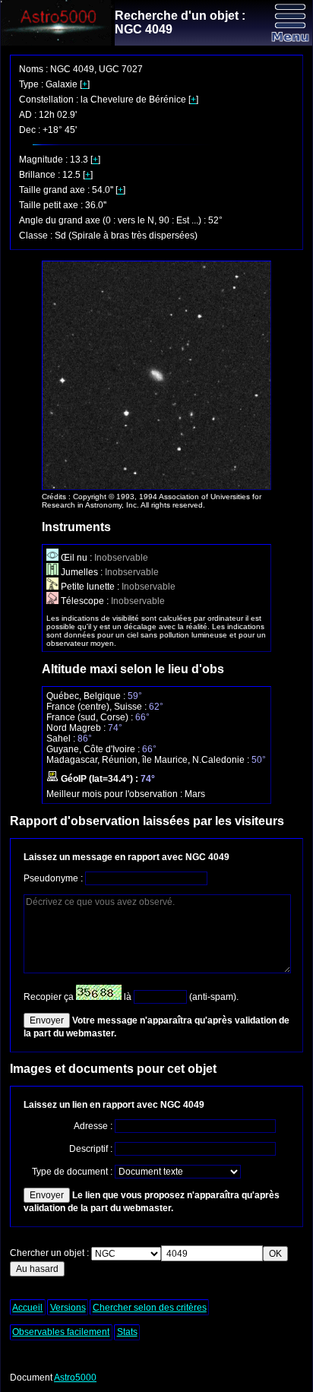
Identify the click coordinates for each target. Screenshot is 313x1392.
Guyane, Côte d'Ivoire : (94, 749)
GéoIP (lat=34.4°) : (99, 779)
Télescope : (84, 601)
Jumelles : (81, 572)
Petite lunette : (90, 586)
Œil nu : (76, 557)
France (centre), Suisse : (97, 706)
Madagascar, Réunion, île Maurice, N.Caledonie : (148, 760)
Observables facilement (60, 1332)
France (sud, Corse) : (90, 717)
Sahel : (61, 738)
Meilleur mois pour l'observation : (115, 794)
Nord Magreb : (77, 728)
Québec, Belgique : (87, 696)
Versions (68, 1307)
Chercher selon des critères (150, 1307)
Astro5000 (75, 1377)
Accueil (27, 1307)
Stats (127, 1332)
